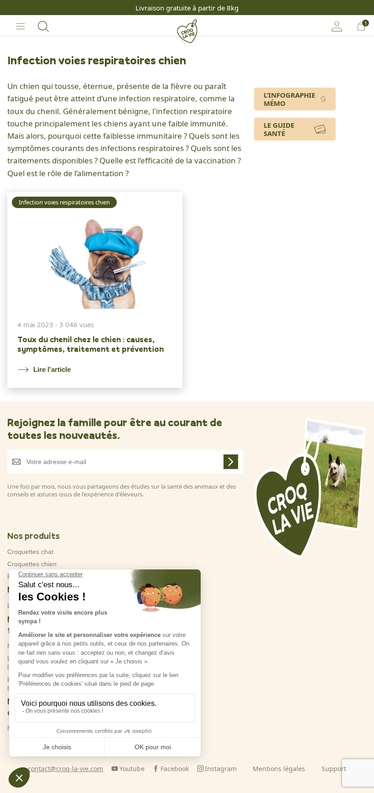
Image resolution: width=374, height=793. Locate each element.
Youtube (132, 768)
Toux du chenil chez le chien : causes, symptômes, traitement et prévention (90, 344)
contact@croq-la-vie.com (65, 768)
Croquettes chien (32, 564)
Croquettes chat (30, 551)
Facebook (175, 768)
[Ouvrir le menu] (20, 26)
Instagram (221, 768)
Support (334, 768)
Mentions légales (279, 768)
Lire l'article (52, 369)
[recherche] (43, 26)
